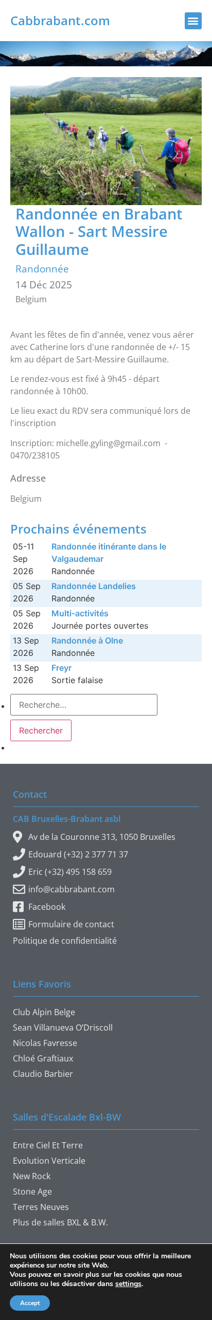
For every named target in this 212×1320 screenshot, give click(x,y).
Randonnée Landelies (93, 586)
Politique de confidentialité (65, 940)
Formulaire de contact (71, 924)
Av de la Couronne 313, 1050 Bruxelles (101, 836)
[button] (193, 20)
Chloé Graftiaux (43, 1058)
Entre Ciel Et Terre (48, 1145)
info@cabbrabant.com (71, 889)
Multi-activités (80, 613)
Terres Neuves (41, 1207)
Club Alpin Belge (44, 1012)
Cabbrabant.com (60, 20)
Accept (30, 1303)
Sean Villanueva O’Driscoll (63, 1027)
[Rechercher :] (83, 705)
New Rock (31, 1176)
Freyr (61, 668)
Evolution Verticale (49, 1160)
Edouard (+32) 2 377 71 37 (78, 854)
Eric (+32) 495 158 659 (70, 871)
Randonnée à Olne (87, 640)
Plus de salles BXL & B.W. (60, 1222)
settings (128, 1284)
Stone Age (32, 1191)
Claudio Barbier (43, 1073)
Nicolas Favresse (45, 1043)
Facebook (46, 906)
